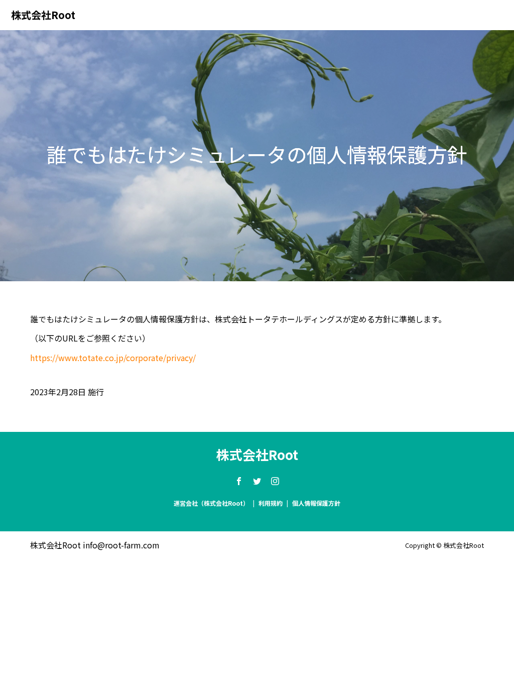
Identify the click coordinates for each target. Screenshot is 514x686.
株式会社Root (43, 15)
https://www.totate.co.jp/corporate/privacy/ (113, 358)
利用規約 (271, 503)
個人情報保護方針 (316, 503)
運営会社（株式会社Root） (211, 503)
